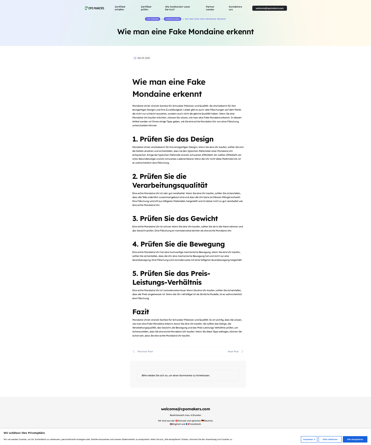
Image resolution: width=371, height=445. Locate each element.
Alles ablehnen (330, 439)
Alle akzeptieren (355, 439)
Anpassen (308, 439)
